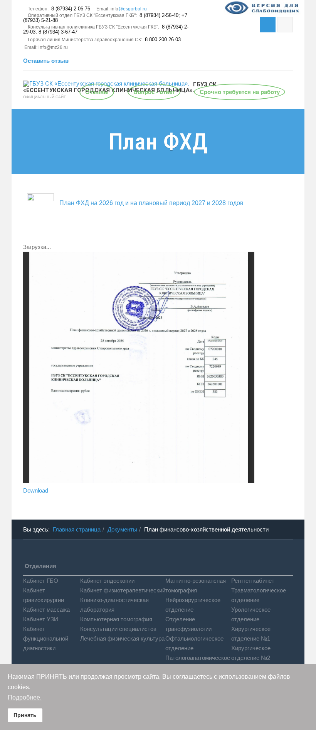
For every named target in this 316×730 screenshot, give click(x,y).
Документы (122, 529)
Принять (25, 715)
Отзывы (97, 92)
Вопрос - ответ (154, 92)
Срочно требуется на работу (240, 92)
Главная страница (77, 529)
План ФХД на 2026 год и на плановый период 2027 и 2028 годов (151, 203)
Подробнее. (25, 697)
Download (35, 490)
